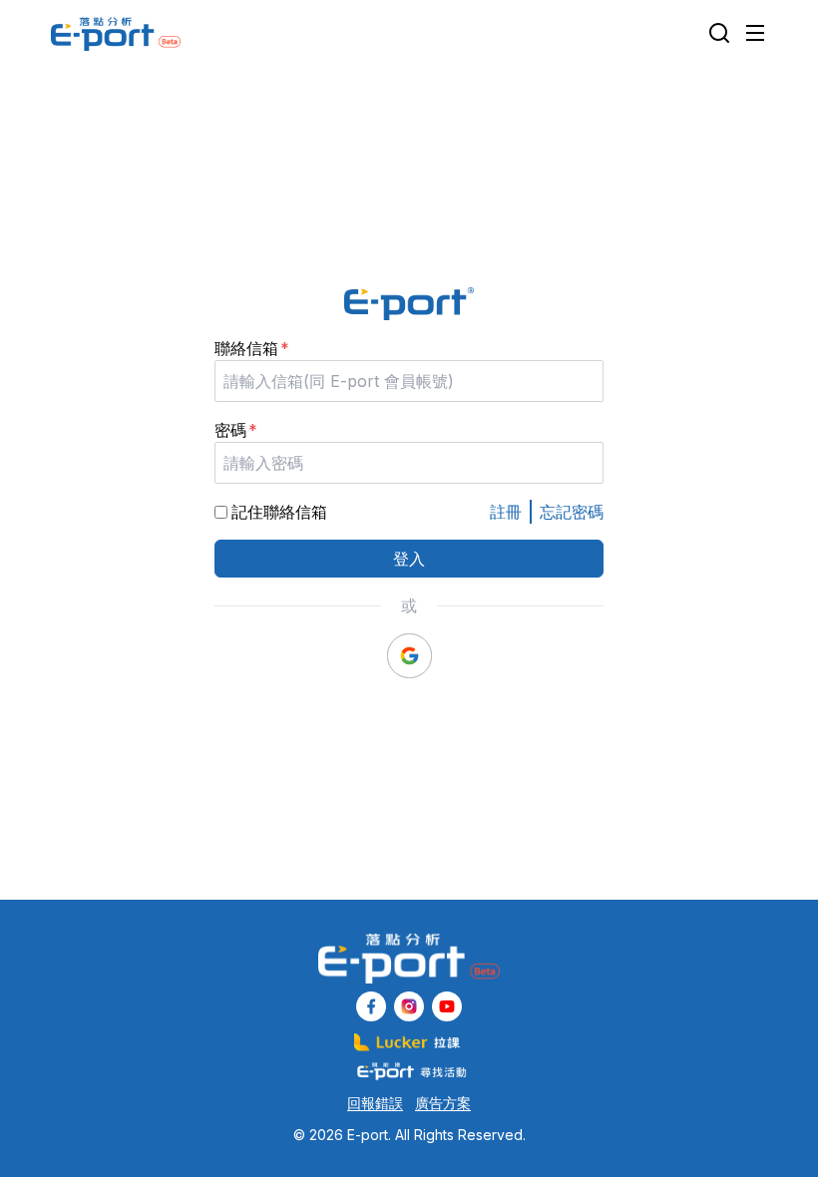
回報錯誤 (375, 1102)
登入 (409, 559)
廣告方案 (443, 1102)
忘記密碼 (572, 512)
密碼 (230, 430)
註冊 (506, 512)
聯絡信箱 (246, 348)
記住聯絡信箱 (279, 512)
